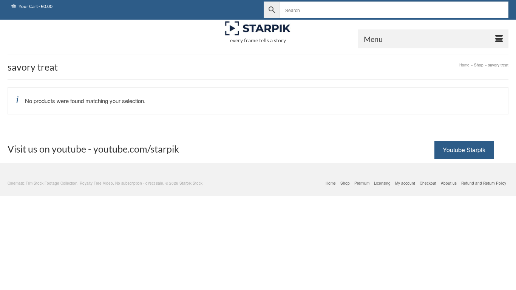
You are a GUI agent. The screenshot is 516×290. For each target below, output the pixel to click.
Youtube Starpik (464, 149)
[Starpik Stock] (258, 28)
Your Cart (35, 6)
